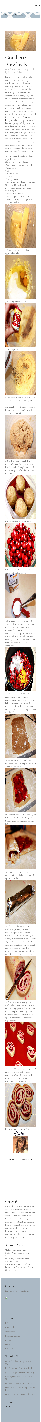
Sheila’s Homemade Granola (16, 1250)
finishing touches (12, 1336)
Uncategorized (27, 69)
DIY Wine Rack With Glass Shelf (18, 1368)
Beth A (10, 72)
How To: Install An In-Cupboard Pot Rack (20, 1388)
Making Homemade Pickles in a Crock (18, 1377)
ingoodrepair (10, 1331)
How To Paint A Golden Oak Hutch (20, 1394)
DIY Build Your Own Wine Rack (18, 1383)
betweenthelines (12, 1349)
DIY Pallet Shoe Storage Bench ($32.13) (18, 1362)
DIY (7, 1323)
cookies (15, 1159)
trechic (8, 1340)
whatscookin (26, 1159)
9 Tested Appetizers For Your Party (19, 1372)
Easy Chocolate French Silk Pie (18, 1264)
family (7, 1344)
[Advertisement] (21, 1180)
